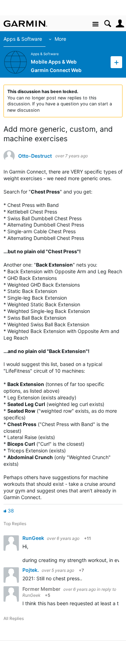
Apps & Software (23, 39)
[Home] (25, 23)
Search (108, 24)
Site (95, 24)
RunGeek (33, 538)
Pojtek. (31, 570)
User (120, 24)
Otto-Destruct (35, 156)
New (116, 62)
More (60, 39)
